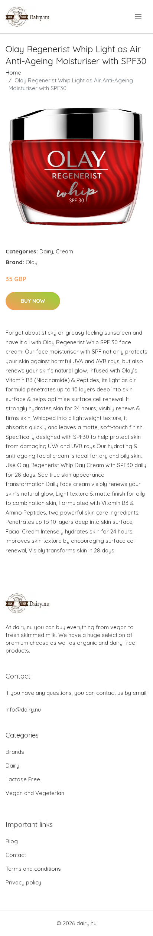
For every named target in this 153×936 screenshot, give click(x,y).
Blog (12, 841)
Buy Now (33, 301)
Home (13, 72)
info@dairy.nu (23, 709)
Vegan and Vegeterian (35, 793)
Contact (16, 854)
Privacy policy (23, 882)
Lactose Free (23, 779)
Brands (15, 751)
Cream (64, 251)
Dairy (46, 251)
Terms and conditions (33, 868)
